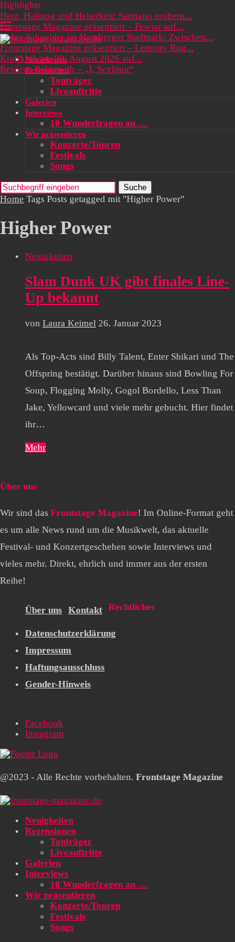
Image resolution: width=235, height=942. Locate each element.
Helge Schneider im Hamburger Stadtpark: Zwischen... (107, 37)
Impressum (48, 650)
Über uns (43, 610)
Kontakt (85, 610)
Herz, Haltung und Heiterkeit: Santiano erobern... (96, 16)
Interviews (43, 112)
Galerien (40, 102)
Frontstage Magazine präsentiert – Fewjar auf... (92, 26)
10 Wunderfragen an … (98, 123)
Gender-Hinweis (58, 684)
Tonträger (71, 80)
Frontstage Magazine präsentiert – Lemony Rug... (97, 48)
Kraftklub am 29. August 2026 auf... (71, 58)
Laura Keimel (69, 323)
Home (12, 199)
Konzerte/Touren (85, 144)
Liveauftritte (76, 91)
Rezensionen (47, 70)
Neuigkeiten (46, 59)
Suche (135, 187)
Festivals (68, 155)
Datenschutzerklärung (70, 633)
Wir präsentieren (55, 134)
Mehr (35, 447)
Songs (62, 166)
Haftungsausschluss (65, 667)
